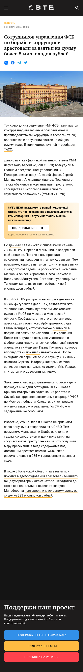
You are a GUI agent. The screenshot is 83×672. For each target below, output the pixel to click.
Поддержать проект (42, 646)
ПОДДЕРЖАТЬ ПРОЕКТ (28, 228)
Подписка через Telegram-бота (41, 635)
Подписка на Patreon (41, 657)
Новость (9, 23)
